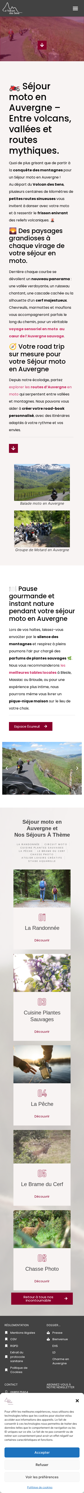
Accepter (42, 1452)
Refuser (42, 1465)
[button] (77, 1401)
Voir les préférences (42, 1477)
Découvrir (42, 940)
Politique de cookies (39, 1487)
